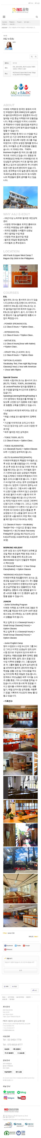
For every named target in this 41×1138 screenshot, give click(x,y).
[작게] (36, 57)
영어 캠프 (26, 22)
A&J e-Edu (8, 38)
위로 (15, 986)
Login (38, 3)
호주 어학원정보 (7, 1063)
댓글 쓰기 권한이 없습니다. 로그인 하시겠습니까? (19, 962)
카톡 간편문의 (16, 1049)
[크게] (32, 57)
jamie (14, 42)
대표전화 (6, 1049)
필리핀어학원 (20, 997)
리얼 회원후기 (8, 1072)
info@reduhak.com (9, 1030)
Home (32, 3)
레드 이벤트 (6, 1068)
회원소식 (4, 24)
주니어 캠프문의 (9, 1053)
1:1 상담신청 (20, 1053)
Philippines (12, 22)
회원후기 (28, 997)
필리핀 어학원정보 (8, 1066)
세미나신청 (19, 1072)
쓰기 (35, 990)
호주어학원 (11, 997)
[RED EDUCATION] (20, 9)
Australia (4, 22)
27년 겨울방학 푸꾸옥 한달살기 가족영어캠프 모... (22, 27)
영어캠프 (12, 999)
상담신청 (12, 24)
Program (19, 22)
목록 (7, 986)
